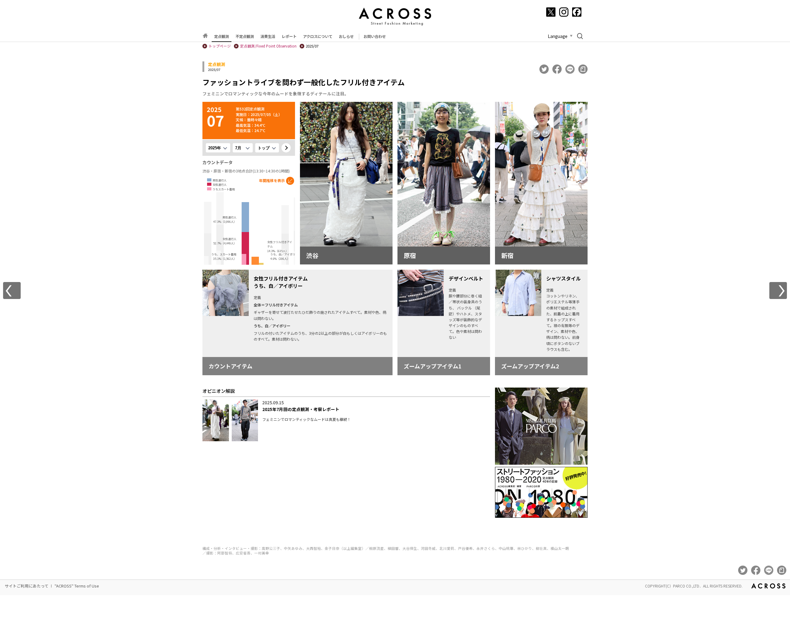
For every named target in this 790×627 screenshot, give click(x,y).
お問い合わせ (375, 36)
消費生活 (267, 36)
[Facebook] (576, 12)
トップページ (220, 46)
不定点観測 (244, 36)
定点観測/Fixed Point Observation (268, 46)
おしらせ (346, 36)
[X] (550, 12)
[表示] (286, 147)
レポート (289, 36)
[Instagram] (563, 12)
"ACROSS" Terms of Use (77, 586)
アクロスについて (317, 36)
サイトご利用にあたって (26, 586)
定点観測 (221, 36)
